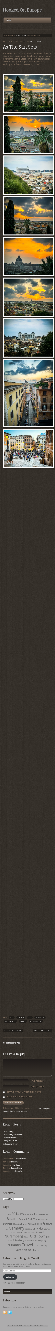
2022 (11, 1017)
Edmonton (17, 1224)
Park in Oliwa (16, 1168)
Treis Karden (21, 1159)
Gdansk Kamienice (10, 1138)
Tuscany (42, 1245)
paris (48, 1237)
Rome (37, 1240)
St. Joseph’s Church (10, 1144)
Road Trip (30, 1241)
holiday (28, 1229)
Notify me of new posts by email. (19, 1097)
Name (37, 1081)
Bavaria (12, 1219)
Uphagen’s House (10, 1141)
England (24, 1224)
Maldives (14, 1162)
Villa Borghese (36, 1021)
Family (34, 1224)
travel (24, 36)
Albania (21, 1017)
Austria (45, 1214)
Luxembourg (8, 1131)
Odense (26, 1237)
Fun (7, 1229)
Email (37, 1087)
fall (29, 1224)
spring (43, 1240)
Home (8, 20)
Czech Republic (42, 1219)
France (47, 1223)
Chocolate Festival (13, 1030)
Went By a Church (42, 1030)
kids (41, 1228)
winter (36, 1250)
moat (19, 1232)
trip (36, 1245)
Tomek (32, 41)
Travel (27, 1244)
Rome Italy (40, 1017)
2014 (15, 1214)
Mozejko (24, 1232)
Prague (23, 1240)
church (31, 1219)
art (29, 1017)
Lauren (47, 1229)
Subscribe (10, 1277)
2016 (22, 1214)
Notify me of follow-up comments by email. (24, 1092)
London (13, 1232)
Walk (31, 1250)
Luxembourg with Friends (13, 1134)
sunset (23, 1021)
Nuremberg (14, 1236)
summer (14, 1245)
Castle (22, 1219)
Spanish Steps (10, 1021)
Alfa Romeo (35, 1214)
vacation (21, 1250)
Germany (16, 1228)
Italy (34, 1228)
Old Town (38, 1236)
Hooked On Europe (22, 10)
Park (10, 1240)
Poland (16, 1240)
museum (31, 1232)
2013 (9, 1214)
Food (39, 1224)
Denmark (7, 1224)
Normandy (40, 1232)
